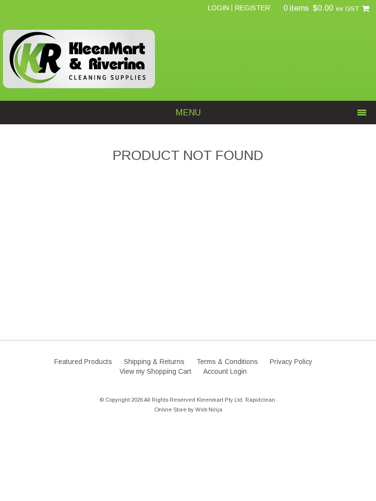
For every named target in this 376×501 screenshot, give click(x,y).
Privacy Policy (291, 361)
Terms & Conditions (227, 361)
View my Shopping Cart (155, 371)
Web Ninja (208, 409)
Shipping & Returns (154, 361)
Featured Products (83, 361)
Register (252, 7)
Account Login (225, 371)
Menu (188, 112)
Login (218, 7)
